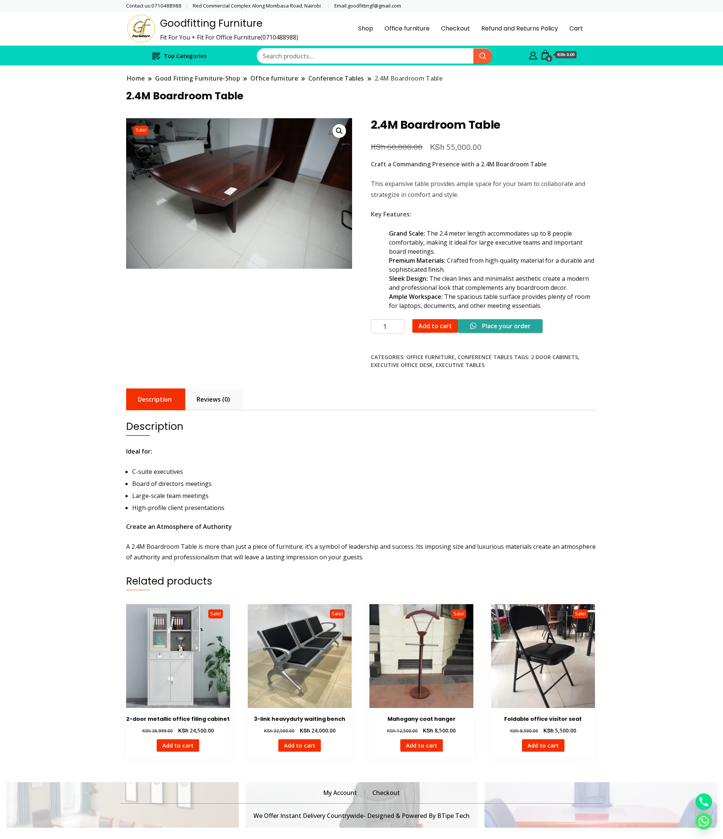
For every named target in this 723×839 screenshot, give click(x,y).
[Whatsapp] (704, 821)
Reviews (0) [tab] (213, 399)
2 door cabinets (554, 357)
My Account (340, 793)
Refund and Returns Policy (519, 28)
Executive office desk (402, 364)
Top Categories (185, 55)
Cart (576, 28)
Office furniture (407, 28)
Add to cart (435, 326)
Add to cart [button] (178, 745)
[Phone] (704, 801)
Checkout (455, 28)
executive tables (460, 364)
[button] (339, 131)
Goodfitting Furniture (211, 23)
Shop (365, 28)
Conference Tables (485, 357)
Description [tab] (155, 399)
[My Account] (533, 54)
